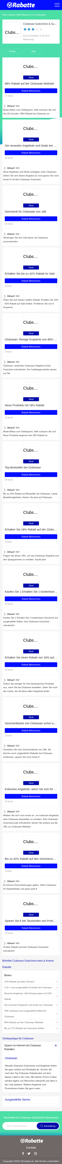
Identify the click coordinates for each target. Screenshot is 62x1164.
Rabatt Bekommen (31, 90)
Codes (12, 51)
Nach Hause (8, 14)
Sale (33, 51)
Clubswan (41, 14)
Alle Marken (23, 14)
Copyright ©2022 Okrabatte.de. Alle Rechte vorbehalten (31, 1161)
